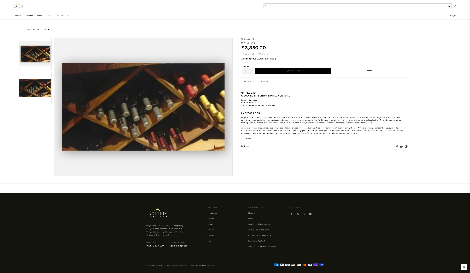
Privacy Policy (194, 265)
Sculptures (17, 15)
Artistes (50, 15)
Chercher (252, 213)
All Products (37, 29)
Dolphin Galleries (156, 265)
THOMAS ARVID (248, 39)
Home (29, 29)
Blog (67, 15)
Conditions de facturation (259, 224)
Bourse (251, 218)
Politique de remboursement (260, 230)
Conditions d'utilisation (258, 241)
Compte (453, 16)
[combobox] (358, 5)
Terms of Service (206, 265)
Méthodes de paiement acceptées (262, 246)
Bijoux (39, 15)
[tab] (248, 81)
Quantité (245, 66)
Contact (60, 15)
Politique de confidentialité (259, 235)
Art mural (29, 15)
